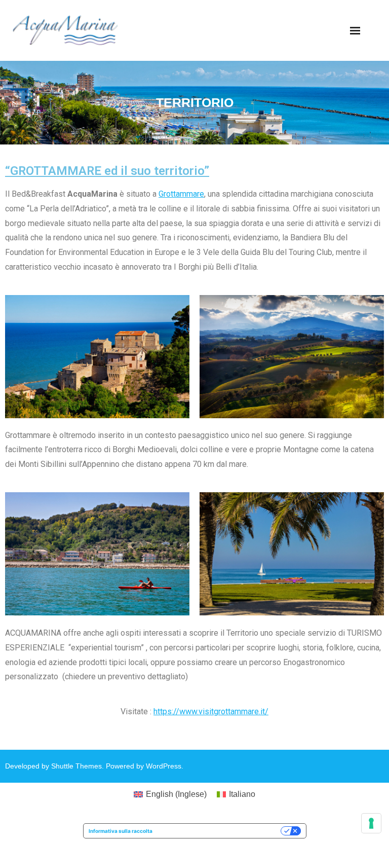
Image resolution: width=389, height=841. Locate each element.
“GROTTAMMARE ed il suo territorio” (107, 171)
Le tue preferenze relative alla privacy (220, 831)
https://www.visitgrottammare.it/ (210, 711)
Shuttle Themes (76, 766)
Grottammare (181, 194)
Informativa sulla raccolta (120, 831)
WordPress (163, 766)
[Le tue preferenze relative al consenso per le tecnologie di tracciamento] (371, 823)
